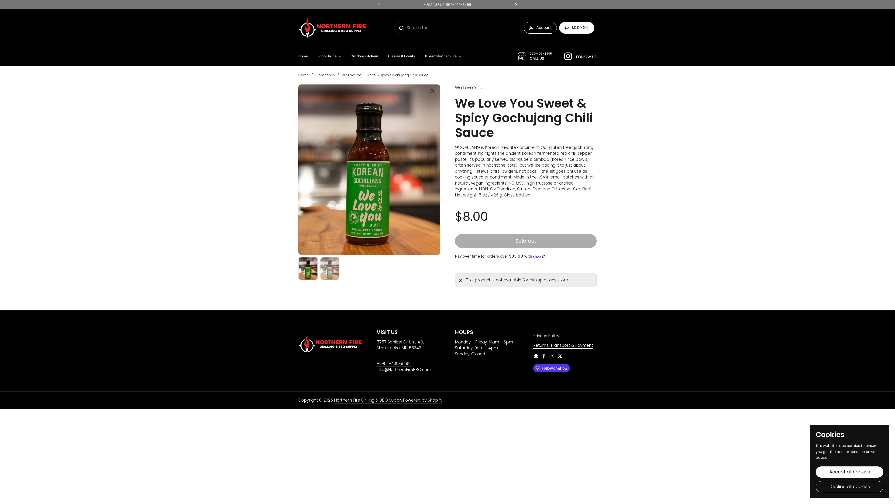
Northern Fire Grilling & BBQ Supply (368, 400)
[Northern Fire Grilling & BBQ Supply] (332, 28)
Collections (325, 75)
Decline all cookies (850, 486)
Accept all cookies (849, 472)
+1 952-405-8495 (394, 363)
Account (544, 27)
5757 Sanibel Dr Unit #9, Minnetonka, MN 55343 (400, 345)
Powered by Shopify (422, 400)
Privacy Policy (546, 336)
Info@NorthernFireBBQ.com (404, 369)
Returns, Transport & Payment (563, 345)
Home (303, 75)
